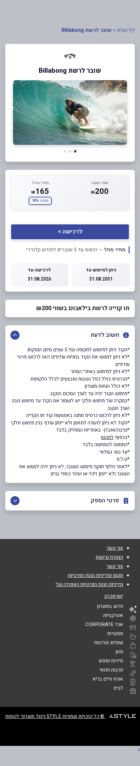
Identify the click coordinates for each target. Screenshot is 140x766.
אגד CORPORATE (104, 624)
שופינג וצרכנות (108, 642)
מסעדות (115, 633)
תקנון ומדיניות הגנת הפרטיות (95, 575)
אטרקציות (113, 615)
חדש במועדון (110, 606)
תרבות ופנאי (111, 669)
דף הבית (126, 30)
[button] (75, 151)
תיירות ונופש (111, 660)
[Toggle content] (15, 335)
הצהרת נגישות (109, 557)
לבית (118, 688)
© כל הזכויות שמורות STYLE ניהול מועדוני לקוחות (55, 716)
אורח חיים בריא (107, 679)
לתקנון (107, 437)
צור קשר (114, 548)
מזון (119, 651)
